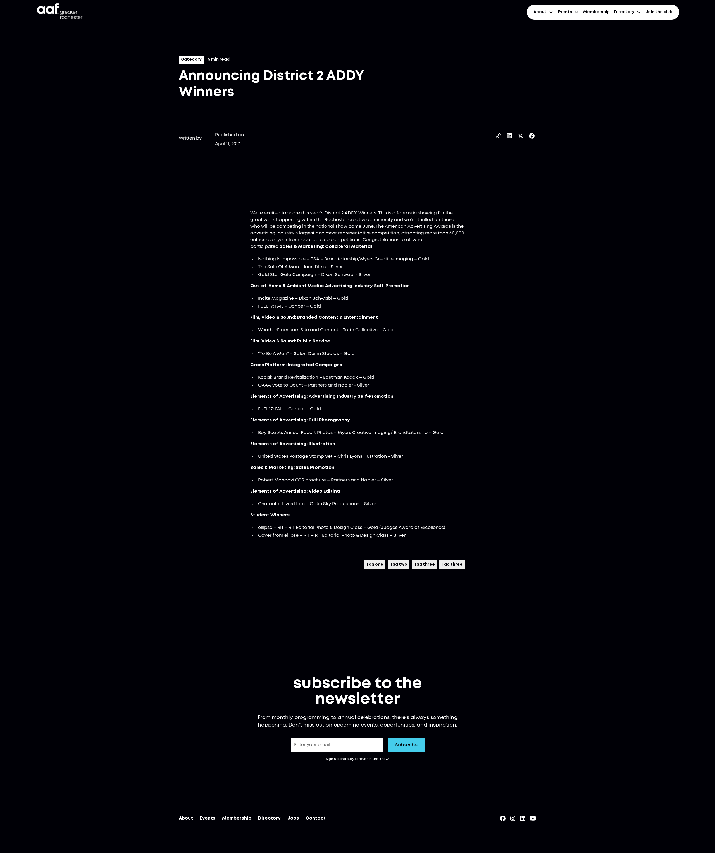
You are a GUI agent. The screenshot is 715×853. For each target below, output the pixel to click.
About (186, 818)
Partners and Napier (330, 385)
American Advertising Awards (418, 226)
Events (207, 818)
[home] (59, 12)
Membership (596, 12)
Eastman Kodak (340, 377)
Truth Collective (360, 330)
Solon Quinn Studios (316, 353)
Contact (316, 818)
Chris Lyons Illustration (362, 456)
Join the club (659, 12)
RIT (280, 527)
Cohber (296, 306)
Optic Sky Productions (334, 504)
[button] (543, 12)
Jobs (293, 818)
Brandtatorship (341, 259)
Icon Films (315, 267)
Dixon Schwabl (337, 274)
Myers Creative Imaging (386, 259)
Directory (269, 818)
